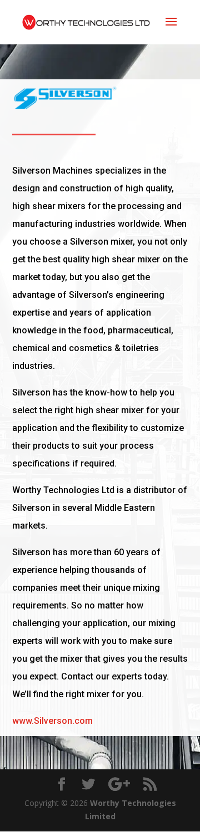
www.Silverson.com (52, 721)
